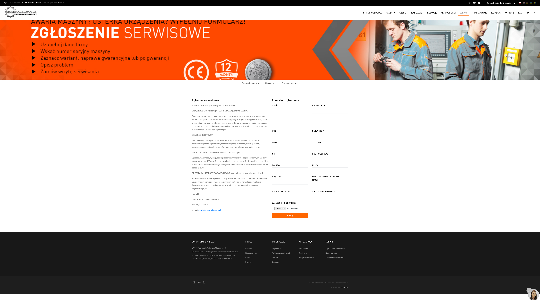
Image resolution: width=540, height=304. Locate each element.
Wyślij (290, 215)
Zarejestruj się (493, 3)
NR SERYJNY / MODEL (282, 191)
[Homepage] (21, 14)
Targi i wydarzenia (306, 257)
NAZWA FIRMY (319, 105)
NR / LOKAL (277, 177)
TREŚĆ (276, 105)
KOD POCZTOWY (320, 154)
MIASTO (276, 165)
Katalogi (496, 13)
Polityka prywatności (281, 253)
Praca (247, 257)
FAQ (520, 13)
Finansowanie (479, 13)
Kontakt (248, 262)
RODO (275, 257)
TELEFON (317, 142)
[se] (534, 2)
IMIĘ (274, 131)
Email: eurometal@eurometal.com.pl (50, 3)
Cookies (275, 262)
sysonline (344, 287)
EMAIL (275, 142)
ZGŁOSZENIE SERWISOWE (324, 191)
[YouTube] (474, 3)
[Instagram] (469, 3)
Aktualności (448, 13)
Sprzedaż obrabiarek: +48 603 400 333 (19, 3)
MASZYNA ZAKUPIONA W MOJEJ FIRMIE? (326, 178)
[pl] (519, 2)
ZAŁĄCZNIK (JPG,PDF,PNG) (284, 203)
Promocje (431, 13)
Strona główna (372, 13)
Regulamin (276, 248)
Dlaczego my (251, 253)
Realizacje (416, 13)
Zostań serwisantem (290, 83)
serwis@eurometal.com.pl (209, 210)
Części (403, 13)
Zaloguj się (508, 3)
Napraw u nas (270, 83)
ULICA (315, 165)
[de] (526, 2)
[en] (523, 2)
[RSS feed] (479, 3)
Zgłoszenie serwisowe (251, 83)
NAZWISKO (318, 131)
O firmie (509, 13)
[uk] (530, 2)
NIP (274, 154)
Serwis (464, 13)
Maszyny (390, 13)
